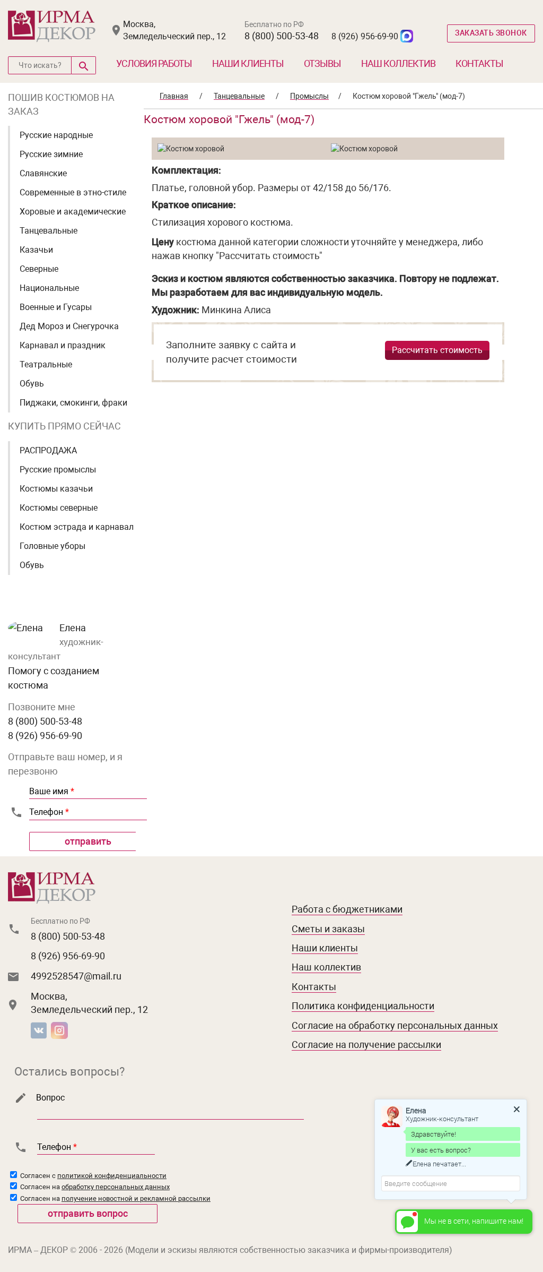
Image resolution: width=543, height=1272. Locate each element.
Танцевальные (48, 231)
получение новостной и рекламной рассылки (136, 1198)
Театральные (46, 364)
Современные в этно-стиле (73, 192)
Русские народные (56, 135)
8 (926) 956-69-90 (364, 36)
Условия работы (154, 63)
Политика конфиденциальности (363, 1005)
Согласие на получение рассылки (366, 1044)
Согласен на (94, 1187)
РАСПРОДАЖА (48, 450)
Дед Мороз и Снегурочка (69, 326)
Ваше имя (51, 791)
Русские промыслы (58, 470)
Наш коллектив (398, 63)
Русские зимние (51, 154)
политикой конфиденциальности (112, 1176)
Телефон (49, 812)
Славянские (43, 173)
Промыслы (309, 96)
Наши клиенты (248, 63)
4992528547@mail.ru (76, 976)
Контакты (479, 63)
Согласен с (93, 1176)
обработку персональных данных (116, 1187)
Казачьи (36, 250)
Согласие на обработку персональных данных (395, 1025)
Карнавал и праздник (63, 345)
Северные (39, 269)
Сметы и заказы (328, 928)
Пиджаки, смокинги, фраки (73, 403)
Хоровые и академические (73, 212)
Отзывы (322, 63)
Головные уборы (52, 546)
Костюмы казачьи (56, 489)
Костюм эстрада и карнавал (77, 527)
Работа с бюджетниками (347, 909)
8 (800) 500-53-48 (281, 35)
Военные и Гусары (56, 307)
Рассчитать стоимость (437, 350)
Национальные (49, 288)
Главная (174, 96)
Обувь (32, 384)
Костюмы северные (59, 508)
